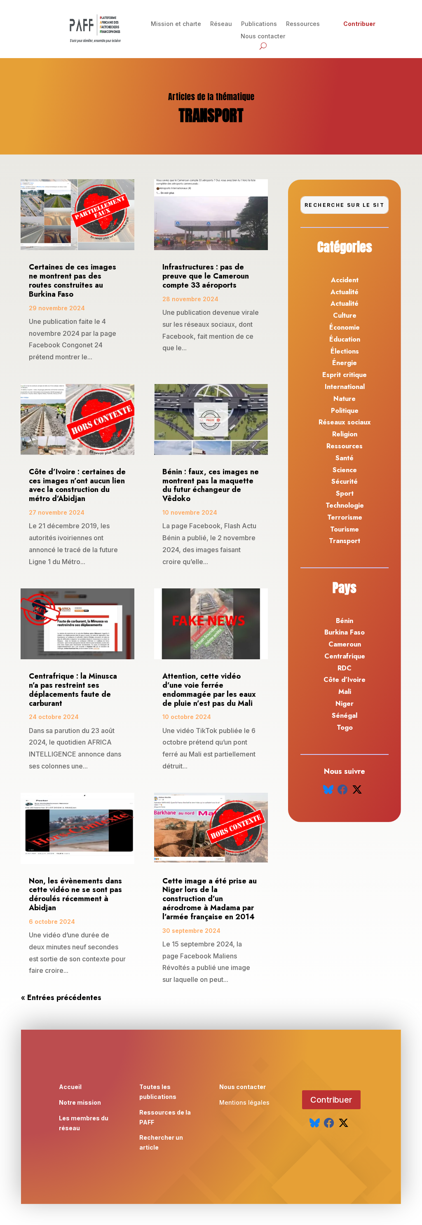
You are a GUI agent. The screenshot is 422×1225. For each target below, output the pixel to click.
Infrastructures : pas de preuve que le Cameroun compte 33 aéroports (205, 276)
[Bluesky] (328, 790)
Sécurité (344, 481)
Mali (344, 691)
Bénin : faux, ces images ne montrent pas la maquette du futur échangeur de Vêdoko (210, 485)
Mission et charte (176, 24)
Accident (345, 280)
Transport (344, 541)
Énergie (344, 363)
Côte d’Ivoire (345, 679)
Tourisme (344, 529)
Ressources (303, 24)
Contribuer (359, 24)
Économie (344, 327)
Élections (345, 351)
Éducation (344, 339)
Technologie (345, 505)
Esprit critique (344, 374)
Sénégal (344, 715)
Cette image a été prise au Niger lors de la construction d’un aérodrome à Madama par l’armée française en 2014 (209, 899)
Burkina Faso (344, 632)
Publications (259, 24)
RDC (345, 668)
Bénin (344, 620)
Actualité (345, 292)
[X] (357, 790)
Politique (345, 410)
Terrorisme (344, 517)
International (345, 386)
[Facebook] (343, 790)
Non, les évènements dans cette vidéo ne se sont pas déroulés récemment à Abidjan (75, 894)
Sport (345, 493)
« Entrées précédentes (61, 997)
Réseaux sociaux (345, 422)
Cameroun (344, 644)
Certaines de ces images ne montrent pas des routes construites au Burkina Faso (72, 280)
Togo (345, 727)
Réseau (221, 24)
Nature (344, 398)
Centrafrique (344, 656)
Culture (344, 315)
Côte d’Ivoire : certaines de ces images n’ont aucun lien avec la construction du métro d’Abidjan (77, 485)
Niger (344, 703)
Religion (344, 434)
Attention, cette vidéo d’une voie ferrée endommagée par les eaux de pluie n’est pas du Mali (209, 689)
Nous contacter (263, 36)
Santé (344, 458)
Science (345, 470)
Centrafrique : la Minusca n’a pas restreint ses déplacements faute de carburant (73, 689)
